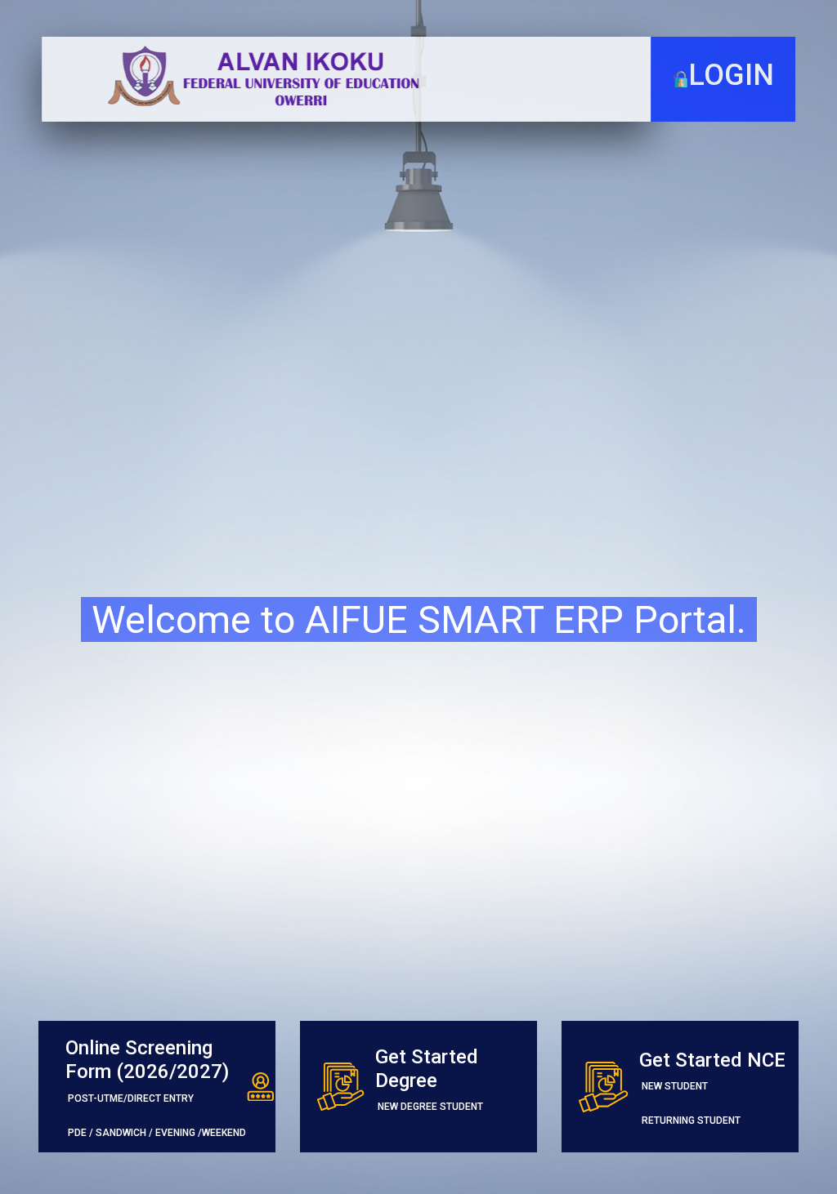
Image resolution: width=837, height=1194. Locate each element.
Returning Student (691, 1120)
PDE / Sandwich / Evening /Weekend (157, 1132)
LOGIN (731, 75)
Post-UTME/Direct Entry (131, 1098)
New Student (675, 1086)
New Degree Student (430, 1106)
